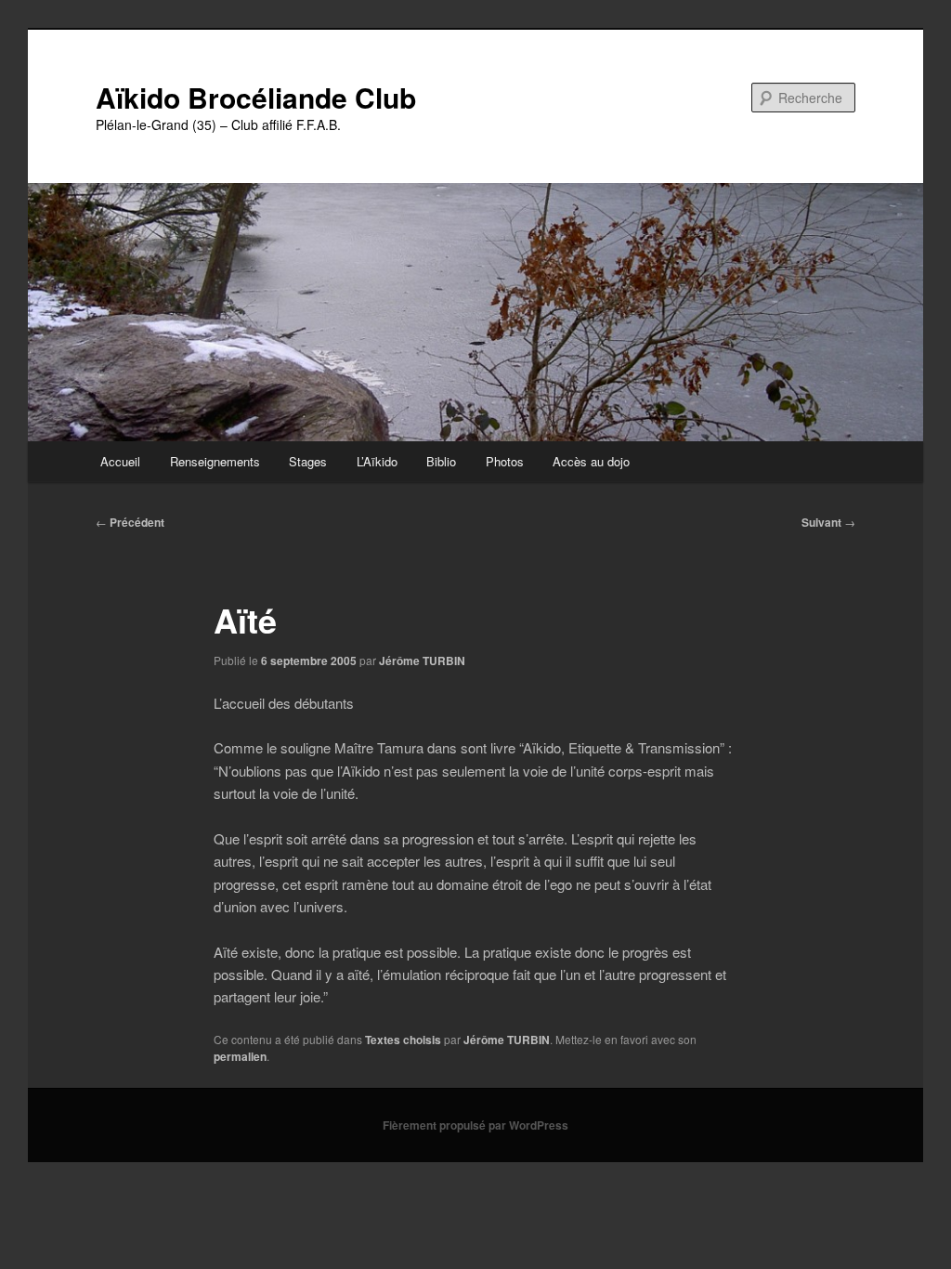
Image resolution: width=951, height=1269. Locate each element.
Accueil (120, 461)
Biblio (441, 461)
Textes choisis (403, 1039)
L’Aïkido (377, 461)
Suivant (828, 522)
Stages (308, 461)
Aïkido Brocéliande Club (256, 97)
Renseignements (215, 461)
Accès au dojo (591, 461)
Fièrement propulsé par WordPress (475, 1125)
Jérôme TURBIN (422, 660)
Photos (505, 461)
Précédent (130, 522)
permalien (240, 1056)
